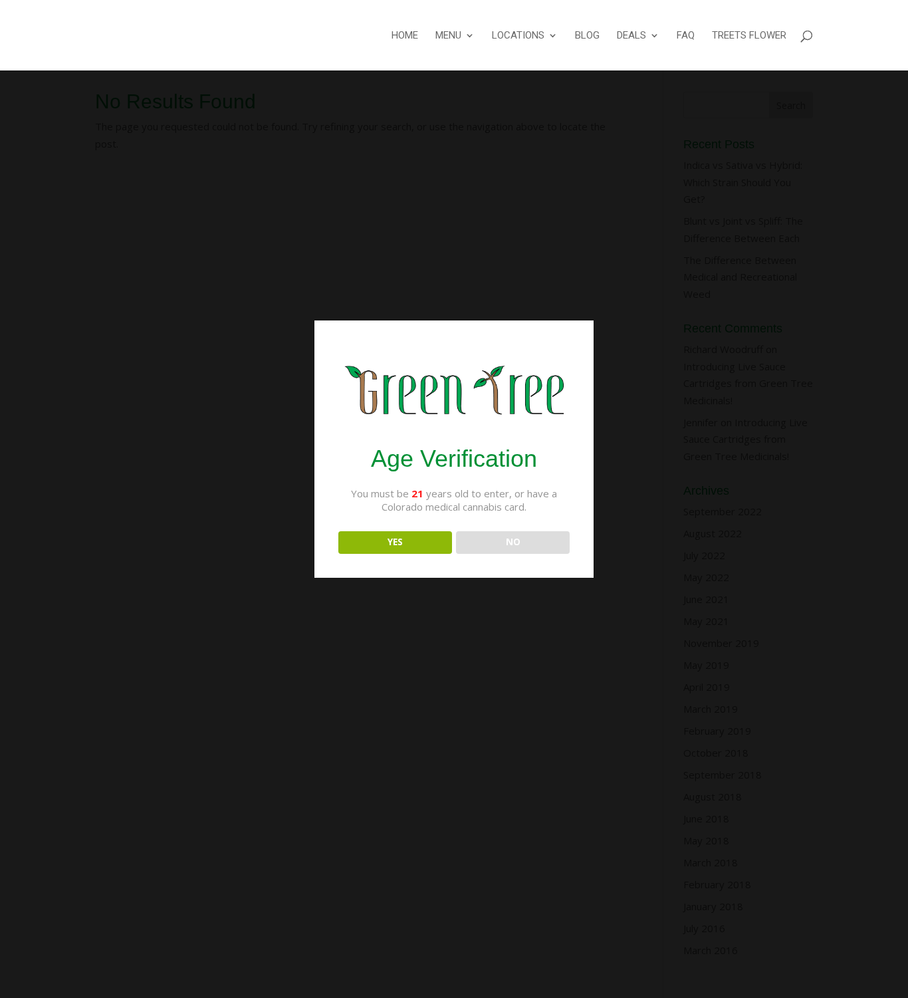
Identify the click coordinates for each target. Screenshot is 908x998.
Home (405, 36)
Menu (448, 36)
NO (513, 542)
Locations (518, 36)
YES (395, 542)
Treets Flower (749, 36)
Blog (587, 36)
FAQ (686, 36)
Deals (631, 36)
